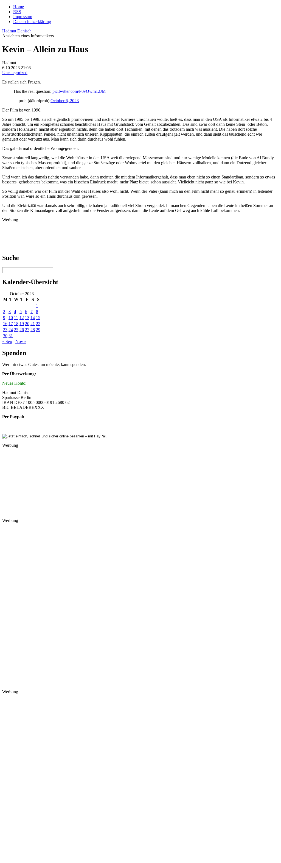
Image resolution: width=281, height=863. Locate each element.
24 (11, 329)
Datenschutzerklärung (32, 21)
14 (32, 317)
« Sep (7, 341)
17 (11, 323)
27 (27, 329)
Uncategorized (14, 72)
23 (5, 329)
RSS (17, 11)
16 (5, 323)
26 (21, 329)
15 (38, 317)
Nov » (20, 341)
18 (16, 323)
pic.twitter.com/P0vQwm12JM (79, 91)
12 (21, 317)
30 (5, 335)
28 (32, 329)
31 (11, 335)
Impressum (22, 16)
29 (38, 329)
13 (27, 317)
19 (21, 323)
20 (27, 323)
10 (11, 317)
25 (16, 329)
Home (18, 6)
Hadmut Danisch (17, 31)
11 (16, 317)
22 (38, 323)
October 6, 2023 (64, 100)
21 (32, 323)
